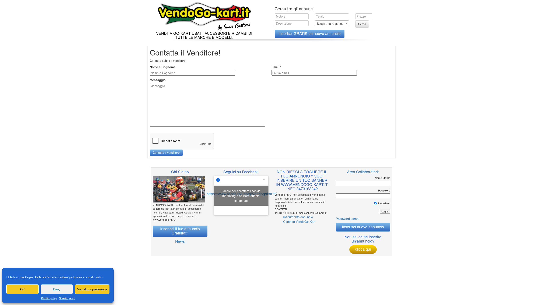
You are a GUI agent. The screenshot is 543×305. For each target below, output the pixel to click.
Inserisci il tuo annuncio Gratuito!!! (180, 231)
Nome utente (382, 178)
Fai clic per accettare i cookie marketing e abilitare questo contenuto (240, 196)
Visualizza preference (92, 289)
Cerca (362, 24)
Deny (56, 289)
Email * (276, 67)
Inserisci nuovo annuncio (363, 226)
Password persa (347, 218)
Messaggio (158, 80)
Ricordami (383, 203)
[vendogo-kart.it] (203, 15)
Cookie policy (49, 298)
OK (22, 289)
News (180, 241)
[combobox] (332, 23)
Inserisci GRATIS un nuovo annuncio (309, 33)
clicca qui (363, 249)
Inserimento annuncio (298, 217)
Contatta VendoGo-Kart (299, 221)
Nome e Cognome (162, 67)
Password (384, 190)
